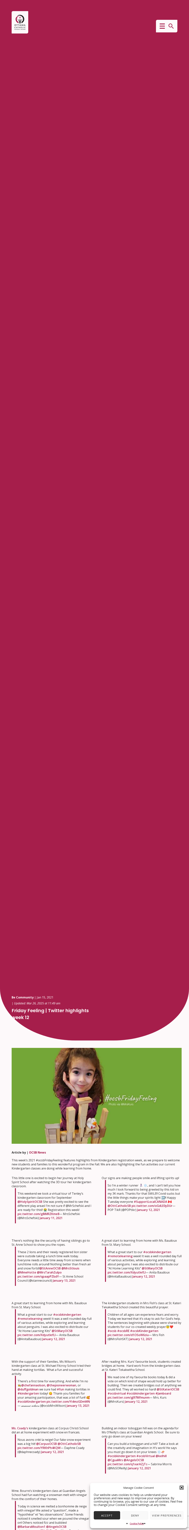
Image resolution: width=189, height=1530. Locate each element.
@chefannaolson (33, 1385)
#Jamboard (163, 1393)
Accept (107, 1515)
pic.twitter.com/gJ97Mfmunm (129, 1397)
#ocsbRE (123, 1331)
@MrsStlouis (70, 1268)
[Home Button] (19, 22)
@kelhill (161, 1456)
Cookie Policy (137, 1523)
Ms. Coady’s (20, 1428)
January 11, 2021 (51, 1218)
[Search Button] (171, 26)
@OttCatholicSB (119, 1206)
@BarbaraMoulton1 (31, 1527)
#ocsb (112, 1331)
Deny (135, 1515)
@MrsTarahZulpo (49, 1272)
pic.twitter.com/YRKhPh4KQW (39, 1448)
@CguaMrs (115, 1460)
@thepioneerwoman (61, 1385)
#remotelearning (120, 1256)
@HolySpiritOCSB (30, 1202)
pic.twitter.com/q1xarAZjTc (127, 1464)
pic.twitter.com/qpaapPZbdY (38, 1276)
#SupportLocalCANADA (150, 1202)
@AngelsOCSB (134, 1460)
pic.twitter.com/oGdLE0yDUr (152, 1206)
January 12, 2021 (148, 1210)
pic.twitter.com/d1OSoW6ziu (128, 1335)
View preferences (166, 1515)
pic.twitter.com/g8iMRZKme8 (38, 1214)
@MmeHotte (27, 1272)
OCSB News (37, 1152)
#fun (60, 1389)
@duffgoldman (28, 1389)
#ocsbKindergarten (144, 1331)
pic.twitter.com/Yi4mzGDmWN (68, 1402)
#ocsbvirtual (117, 1393)
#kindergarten (28, 1393)
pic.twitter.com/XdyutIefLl (127, 1272)
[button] (181, 1487)
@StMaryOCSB (152, 1268)
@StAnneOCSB (50, 1268)
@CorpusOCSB (46, 1444)
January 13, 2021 (64, 1280)
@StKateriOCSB (168, 1389)
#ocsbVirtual (145, 1456)
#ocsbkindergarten (157, 1252)
